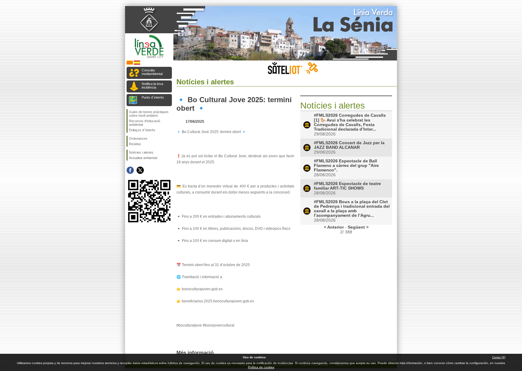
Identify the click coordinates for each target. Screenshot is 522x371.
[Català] (130, 63)
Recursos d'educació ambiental (144, 122)
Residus (135, 144)
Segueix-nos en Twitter (140, 170)
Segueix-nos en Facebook (130, 170)
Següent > (358, 227)
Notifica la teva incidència (152, 85)
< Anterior (334, 227)
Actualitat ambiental (143, 158)
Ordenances (138, 138)
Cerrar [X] (498, 357)
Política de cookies (261, 367)
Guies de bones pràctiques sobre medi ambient (149, 113)
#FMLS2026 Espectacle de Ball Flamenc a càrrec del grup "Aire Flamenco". (346, 165)
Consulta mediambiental (152, 72)
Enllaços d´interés (142, 130)
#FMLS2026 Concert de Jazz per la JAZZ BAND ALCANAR (349, 145)
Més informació (195, 353)
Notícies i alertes (141, 152)
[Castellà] (137, 63)
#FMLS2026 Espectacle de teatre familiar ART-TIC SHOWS (347, 185)
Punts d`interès (153, 97)
